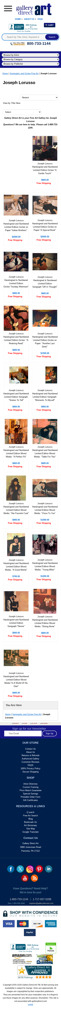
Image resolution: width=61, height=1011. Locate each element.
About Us (29, 19)
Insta (30, 869)
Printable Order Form (30, 797)
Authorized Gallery (30, 758)
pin (39, 869)
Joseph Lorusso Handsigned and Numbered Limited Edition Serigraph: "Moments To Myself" (45, 395)
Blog (30, 819)
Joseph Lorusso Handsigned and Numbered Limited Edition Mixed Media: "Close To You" (45, 508)
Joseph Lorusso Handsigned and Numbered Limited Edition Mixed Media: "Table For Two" (45, 452)
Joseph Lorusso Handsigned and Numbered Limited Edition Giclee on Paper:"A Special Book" (45, 225)
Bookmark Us (30, 822)
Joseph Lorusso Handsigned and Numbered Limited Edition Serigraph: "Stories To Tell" (16, 395)
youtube (25, 878)
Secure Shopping (30, 772)
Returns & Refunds (31, 755)
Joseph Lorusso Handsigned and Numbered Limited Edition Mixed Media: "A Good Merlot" (16, 565)
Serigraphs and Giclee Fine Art (24, 73)
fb (10, 869)
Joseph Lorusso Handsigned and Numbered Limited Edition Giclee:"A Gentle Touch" (45, 168)
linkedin (48, 869)
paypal (30, 932)
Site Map (30, 828)
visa (9, 923)
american (51, 923)
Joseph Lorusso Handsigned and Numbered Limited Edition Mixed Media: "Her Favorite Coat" (16, 508)
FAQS (30, 765)
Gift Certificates (30, 800)
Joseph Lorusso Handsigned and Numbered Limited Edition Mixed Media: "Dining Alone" (45, 621)
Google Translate (30, 832)
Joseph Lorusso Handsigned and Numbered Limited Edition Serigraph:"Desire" (16, 621)
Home (18, 19)
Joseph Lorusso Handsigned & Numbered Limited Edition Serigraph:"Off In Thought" (44, 282)
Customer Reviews (30, 762)
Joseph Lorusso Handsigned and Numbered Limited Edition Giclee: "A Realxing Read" (16, 338)
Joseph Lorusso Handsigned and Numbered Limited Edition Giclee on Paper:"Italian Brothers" (16, 225)
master (23, 923)
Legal (30, 1004)
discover (37, 923)
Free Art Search (30, 815)
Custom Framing (30, 787)
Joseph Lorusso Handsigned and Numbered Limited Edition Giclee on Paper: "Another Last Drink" (45, 340)
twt (20, 869)
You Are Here (14, 705)
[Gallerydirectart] (30, 8)
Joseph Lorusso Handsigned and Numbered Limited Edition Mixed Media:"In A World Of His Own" (16, 679)
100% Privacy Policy (30, 768)
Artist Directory (30, 784)
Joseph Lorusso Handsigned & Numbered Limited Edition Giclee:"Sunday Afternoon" (16, 282)
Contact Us (30, 749)
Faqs (40, 19)
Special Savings (30, 793)
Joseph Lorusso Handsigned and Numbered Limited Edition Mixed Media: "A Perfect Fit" (16, 452)
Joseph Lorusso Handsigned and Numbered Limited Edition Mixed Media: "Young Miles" (45, 565)
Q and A (30, 812)
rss (34, 878)
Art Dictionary (30, 825)
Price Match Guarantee (30, 790)
